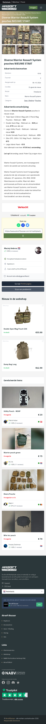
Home (3, 13)
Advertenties (10, 13)
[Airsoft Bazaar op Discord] (13, 682)
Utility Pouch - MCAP (12, 411)
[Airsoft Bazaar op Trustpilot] (18, 682)
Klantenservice (9, 650)
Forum (23, 2)
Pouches (27, 13)
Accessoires (8, 625)
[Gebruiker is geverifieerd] (39, 422)
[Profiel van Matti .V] (5, 504)
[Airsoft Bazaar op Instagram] (8, 682)
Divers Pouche (9, 494)
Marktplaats (6, 2)
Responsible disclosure (12, 720)
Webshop (15, 2)
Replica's (7, 621)
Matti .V (11, 503)
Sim (5, 637)
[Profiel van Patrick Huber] (5, 422)
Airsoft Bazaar (10, 718)
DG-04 (11, 462)
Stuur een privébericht (23, 289)
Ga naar (23, 283)
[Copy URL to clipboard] (23, 235)
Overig (6, 633)
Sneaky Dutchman (15, 544)
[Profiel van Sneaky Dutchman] (5, 546)
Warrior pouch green (12, 452)
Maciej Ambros (12, 248)
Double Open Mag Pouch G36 (15, 328)
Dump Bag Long (10, 364)
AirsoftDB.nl (8, 662)
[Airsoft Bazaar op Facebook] (3, 682)
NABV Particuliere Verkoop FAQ (14, 658)
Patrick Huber (13, 420)
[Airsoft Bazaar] (9, 7)
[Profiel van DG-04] (5, 463)
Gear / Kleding (20, 13)
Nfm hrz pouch (10, 535)
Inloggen (33, 7)
